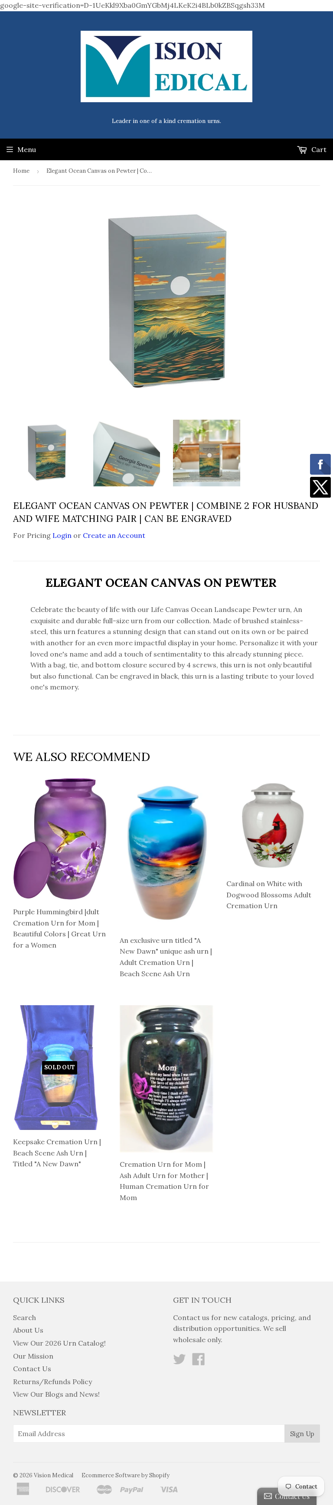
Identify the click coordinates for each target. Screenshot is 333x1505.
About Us (28, 1330)
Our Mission (33, 1356)
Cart (318, 149)
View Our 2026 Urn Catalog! (59, 1343)
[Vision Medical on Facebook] (198, 1361)
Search (24, 1317)
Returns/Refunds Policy (52, 1381)
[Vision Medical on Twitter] (179, 1361)
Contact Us (32, 1368)
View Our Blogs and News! (56, 1394)
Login (62, 535)
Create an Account (114, 535)
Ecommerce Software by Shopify (126, 1475)
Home (21, 171)
